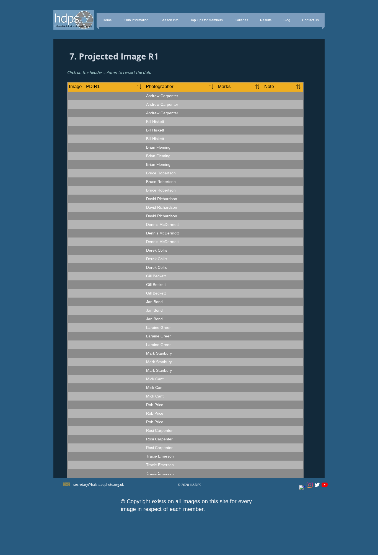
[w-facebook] (302, 488)
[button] (136, 20)
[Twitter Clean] (317, 485)
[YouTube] (325, 485)
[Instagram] (310, 485)
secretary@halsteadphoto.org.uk (98, 484)
